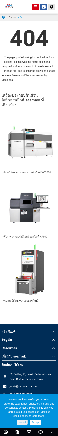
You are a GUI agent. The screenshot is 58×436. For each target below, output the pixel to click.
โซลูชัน (7, 340)
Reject (22, 422)
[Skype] (17, 432)
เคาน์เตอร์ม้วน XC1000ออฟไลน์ (20, 300)
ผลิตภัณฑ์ (8, 331)
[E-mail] (29, 432)
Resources (9, 348)
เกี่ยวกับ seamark (14, 356)
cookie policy (20, 415)
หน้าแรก (11, 17)
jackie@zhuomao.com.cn (23, 386)
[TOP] (52, 432)
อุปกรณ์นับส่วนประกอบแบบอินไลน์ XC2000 (26, 172)
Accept (35, 422)
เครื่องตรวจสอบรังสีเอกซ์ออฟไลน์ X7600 (24, 236)
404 (20, 17)
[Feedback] (40, 432)
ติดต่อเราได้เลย (12, 364)
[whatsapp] (6, 432)
